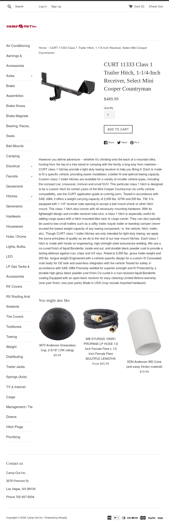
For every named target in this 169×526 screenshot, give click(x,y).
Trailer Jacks (15, 366)
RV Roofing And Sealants (18, 301)
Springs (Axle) (16, 376)
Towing (11, 336)
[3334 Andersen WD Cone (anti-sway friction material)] (144, 332)
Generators (14, 206)
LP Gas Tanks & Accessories (18, 271)
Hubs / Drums (16, 236)
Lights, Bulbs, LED (16, 251)
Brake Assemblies (14, 90)
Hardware (13, 216)
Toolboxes (13, 326)
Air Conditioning (18, 45)
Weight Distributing (14, 351)
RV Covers (14, 286)
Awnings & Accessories (15, 60)
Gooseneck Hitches (19, 191)
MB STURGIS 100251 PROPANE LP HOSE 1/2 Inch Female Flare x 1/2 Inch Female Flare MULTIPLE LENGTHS (101, 348)
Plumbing (13, 436)
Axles (19, 75)
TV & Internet (15, 386)
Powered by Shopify (56, 517)
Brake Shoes (15, 105)
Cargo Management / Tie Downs (19, 406)
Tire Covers (14, 316)
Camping (13, 156)
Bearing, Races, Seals (18, 130)
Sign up (56, 6)
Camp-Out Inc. (35, 517)
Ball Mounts (14, 145)
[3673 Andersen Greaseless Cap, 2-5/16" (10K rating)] (57, 324)
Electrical (19, 166)
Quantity (108, 107)
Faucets (19, 176)
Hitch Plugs (14, 426)
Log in (43, 6)
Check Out (156, 6)
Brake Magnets (17, 115)
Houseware (14, 226)
